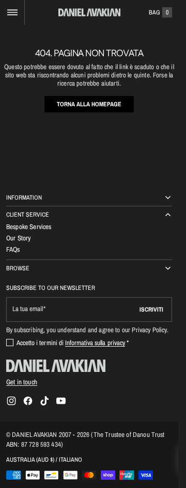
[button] (12, 12)
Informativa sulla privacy (95, 342)
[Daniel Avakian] (55, 366)
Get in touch (21, 381)
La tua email (27, 308)
